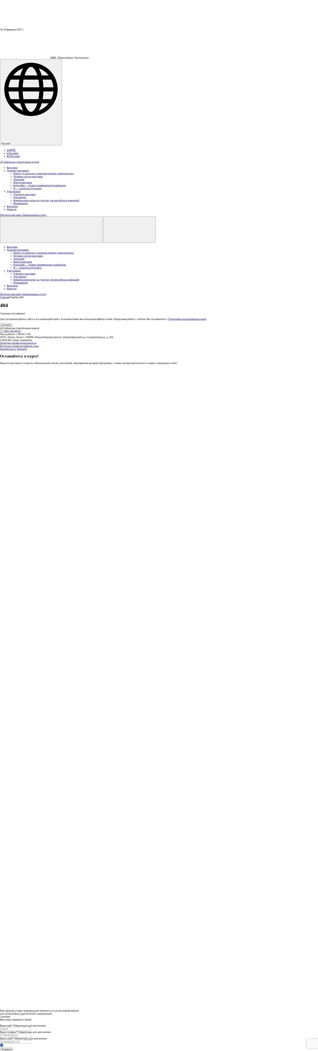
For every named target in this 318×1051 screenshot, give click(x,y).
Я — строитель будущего (27, 188)
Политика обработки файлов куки (19, 346)
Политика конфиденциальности (18, 343)
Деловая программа (18, 170)
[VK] (159, 1000)
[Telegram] (159, 681)
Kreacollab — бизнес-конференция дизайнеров (39, 185)
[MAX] (3, 1007)
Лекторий (18, 179)
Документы (19, 197)
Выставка (12, 167)
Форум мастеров (22, 182)
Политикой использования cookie (187, 319)
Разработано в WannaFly (13, 349)
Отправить (6, 1049)
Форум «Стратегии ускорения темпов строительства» (43, 173)
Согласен (6, 325)
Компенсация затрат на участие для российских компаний (46, 200)
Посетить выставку (11, 215)
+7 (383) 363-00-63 (10, 331)
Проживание (20, 203)
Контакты (12, 206)
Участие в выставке (24, 194)
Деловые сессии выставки (28, 176)
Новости (11, 209)
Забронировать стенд (34, 215)
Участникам (13, 191)
